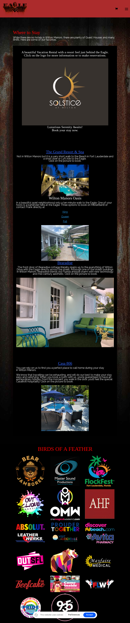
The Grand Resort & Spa (65, 152)
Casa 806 (65, 363)
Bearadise (65, 263)
